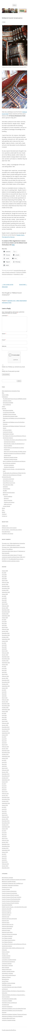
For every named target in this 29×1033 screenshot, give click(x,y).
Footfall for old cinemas (7, 533)
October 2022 (5, 660)
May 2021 (4, 694)
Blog (3, 393)
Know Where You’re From (9, 482)
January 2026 (5, 584)
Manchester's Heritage (7, 965)
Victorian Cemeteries (9, 465)
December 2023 (5, 633)
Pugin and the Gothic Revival (9, 975)
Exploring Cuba (5, 916)
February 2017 (5, 793)
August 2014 (5, 852)
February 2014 (5, 864)
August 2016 (5, 805)
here (13, 245)
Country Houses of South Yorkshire (10, 903)
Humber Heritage (6, 955)
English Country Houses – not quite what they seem (14, 907)
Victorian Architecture (7, 274)
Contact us (4, 516)
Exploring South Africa (7, 932)
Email (4, 340)
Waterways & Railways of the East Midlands (12, 1016)
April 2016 (4, 813)
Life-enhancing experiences (8, 961)
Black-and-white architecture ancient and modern (14, 879)
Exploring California (6, 912)
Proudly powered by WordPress (9, 1030)
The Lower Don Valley (8, 484)
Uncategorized (5, 1004)
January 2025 (5, 608)
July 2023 (4, 643)
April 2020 (4, 719)
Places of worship (8, 500)
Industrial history (6, 957)
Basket (3, 512)
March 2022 (4, 674)
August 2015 (5, 828)
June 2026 (4, 574)
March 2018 (4, 768)
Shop (3, 510)
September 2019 (6, 733)
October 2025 (5, 590)
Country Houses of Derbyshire (9, 891)
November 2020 (6, 705)
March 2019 (4, 744)
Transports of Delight (21, 272)
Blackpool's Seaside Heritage (9, 881)
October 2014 (5, 848)
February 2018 (5, 770)
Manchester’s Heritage (8, 434)
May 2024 (4, 623)
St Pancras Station (7, 430)
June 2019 (4, 739)
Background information (9, 492)
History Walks (5, 395)
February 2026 (5, 582)
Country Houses (6, 889)
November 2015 (6, 823)
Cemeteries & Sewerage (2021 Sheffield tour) (12, 883)
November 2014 (6, 846)
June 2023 (4, 645)
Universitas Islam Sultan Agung (9, 551)
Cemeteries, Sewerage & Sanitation (10, 885)
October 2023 (5, 637)
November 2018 (6, 752)
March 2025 (4, 604)
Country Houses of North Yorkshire (10, 895)
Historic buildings (8, 496)
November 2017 (6, 776)
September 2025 (6, 592)
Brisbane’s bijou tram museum (9, 527)
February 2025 (5, 606)
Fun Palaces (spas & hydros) (8, 940)
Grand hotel (23, 284)
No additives (10, 549)
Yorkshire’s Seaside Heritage (10, 459)
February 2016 (5, 817)
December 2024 (5, 610)
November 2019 (6, 729)
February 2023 (5, 653)
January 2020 (5, 725)
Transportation (6, 488)
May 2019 (4, 740)
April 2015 (4, 836)
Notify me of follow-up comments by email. (13, 367)
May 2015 (4, 834)
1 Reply (3, 22)
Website (4, 346)
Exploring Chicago (6, 914)
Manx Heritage (5, 967)
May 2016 (4, 811)
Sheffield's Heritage (6, 985)
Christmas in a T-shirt (7, 887)
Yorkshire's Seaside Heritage (8, 1020)
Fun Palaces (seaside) (7, 938)
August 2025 (5, 594)
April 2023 (4, 649)
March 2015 (4, 838)
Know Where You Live (8, 481)
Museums (6, 498)
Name (4, 333)
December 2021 (5, 680)
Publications (5, 396)
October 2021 (5, 684)
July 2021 (4, 690)
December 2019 (5, 727)
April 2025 (4, 602)
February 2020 (5, 723)
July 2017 (4, 783)
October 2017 (5, 778)
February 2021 (5, 699)
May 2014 (4, 858)
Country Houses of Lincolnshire (9, 893)
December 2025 (5, 586)
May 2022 (4, 670)
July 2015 (4, 830)
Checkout (4, 514)
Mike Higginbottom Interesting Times (11, 391)
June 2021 (4, 692)
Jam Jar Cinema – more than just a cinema (12, 529)
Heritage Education (6, 477)
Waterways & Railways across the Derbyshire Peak (14, 1008)
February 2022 (5, 676)
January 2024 (5, 631)
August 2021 (5, 688)
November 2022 (6, 658)
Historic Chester (6, 952)
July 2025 (4, 596)
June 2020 (4, 715)
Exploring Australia (6, 910)
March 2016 (4, 815)
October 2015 (5, 825)
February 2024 (5, 629)
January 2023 (5, 654)
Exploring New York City (7, 924)
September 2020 (6, 709)
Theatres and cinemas (9, 502)
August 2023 (5, 641)
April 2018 (4, 766)
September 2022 (6, 662)
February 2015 (5, 840)
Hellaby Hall (5, 525)
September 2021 (6, 686)
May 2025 (4, 600)
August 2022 (5, 664)
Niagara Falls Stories (7, 969)
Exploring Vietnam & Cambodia (9, 934)
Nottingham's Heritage (7, 973)
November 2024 (6, 611)
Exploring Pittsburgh (7, 928)
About (3, 508)
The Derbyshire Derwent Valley (10, 416)
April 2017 (4, 789)
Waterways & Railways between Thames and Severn (14, 1014)
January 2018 (5, 772)
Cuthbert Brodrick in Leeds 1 (13, 545)
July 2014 (4, 854)
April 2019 (4, 742)
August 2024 (5, 617)
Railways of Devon (6, 977)
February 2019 (5, 746)
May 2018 (4, 764)
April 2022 (4, 672)
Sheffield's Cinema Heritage (8, 983)
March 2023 (4, 651)
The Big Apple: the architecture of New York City (14, 473)
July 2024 (4, 619)
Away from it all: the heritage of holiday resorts (15, 451)
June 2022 (4, 668)
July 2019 (4, 737)
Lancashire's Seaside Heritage (9, 959)
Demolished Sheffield (8, 402)
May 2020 (4, 717)
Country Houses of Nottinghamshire (10, 901)
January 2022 (5, 678)
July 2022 (4, 666)
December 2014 (5, 844)
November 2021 (6, 682)
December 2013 (5, 868)
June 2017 (4, 785)
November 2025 (6, 588)
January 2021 (5, 701)
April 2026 (4, 578)
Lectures (4, 408)
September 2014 (6, 850)
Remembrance (5, 979)
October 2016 (5, 801)
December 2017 (5, 774)
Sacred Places (5, 981)
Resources (5, 494)
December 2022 (5, 656)
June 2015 (4, 832)
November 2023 (6, 635)
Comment (5, 315)
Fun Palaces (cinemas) (7, 936)
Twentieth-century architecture (9, 1002)
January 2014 (5, 866)
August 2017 (5, 782)
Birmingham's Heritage (7, 877)
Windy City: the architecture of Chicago (12, 475)
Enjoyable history (6, 531)
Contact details (6, 506)
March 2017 (4, 791)
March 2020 (4, 721)
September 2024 (6, 615)
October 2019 (5, 731)
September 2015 (6, 826)
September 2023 (6, 639)
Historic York (5, 953)
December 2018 (5, 750)
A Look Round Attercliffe (9, 412)
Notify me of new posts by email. (11, 371)
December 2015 (5, 821)
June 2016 (4, 809)
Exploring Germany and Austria (9, 918)
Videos (3, 406)
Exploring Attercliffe (6, 909)
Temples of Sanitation (9, 467)
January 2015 (5, 842)
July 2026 (4, 572)
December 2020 (5, 703)
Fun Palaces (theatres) (7, 942)
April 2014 (4, 860)
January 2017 (5, 795)
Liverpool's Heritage (7, 963)
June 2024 (4, 621)
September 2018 (6, 756)
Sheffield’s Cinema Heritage (9, 414)
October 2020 (5, 707)
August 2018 (5, 758)
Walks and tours (8, 504)
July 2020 (4, 713)
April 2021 (4, 696)
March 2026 (4, 580)
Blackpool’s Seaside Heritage (10, 457)
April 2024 (4, 625)
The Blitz (5, 490)
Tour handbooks (7, 404)
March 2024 (4, 627)
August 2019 (5, 735)
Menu (14, 5)
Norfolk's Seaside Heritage (8, 971)
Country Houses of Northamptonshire (11, 899)
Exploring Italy (5, 920)
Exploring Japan (5, 922)
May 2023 (4, 647)
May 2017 (4, 787)
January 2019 (5, 748)
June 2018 (4, 762)
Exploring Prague (6, 930)
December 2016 (5, 797)
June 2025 (4, 598)
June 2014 (4, 856)
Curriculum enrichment (8, 479)
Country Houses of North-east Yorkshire (11, 897)
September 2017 (6, 780)
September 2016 (6, 803)
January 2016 (5, 819)
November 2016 (6, 799)
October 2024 (5, 613)
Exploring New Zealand (7, 926)
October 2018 (5, 754)
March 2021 (4, 697)
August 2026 (5, 570)
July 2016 (4, 807)
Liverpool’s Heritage (7, 432)
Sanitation (5, 486)
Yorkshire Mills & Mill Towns (8, 1018)
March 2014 (4, 862)
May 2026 (4, 576)
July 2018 (4, 760)
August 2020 (5, 711)
